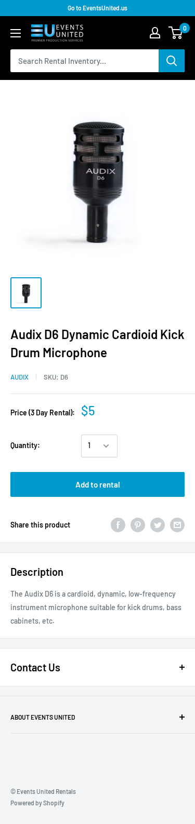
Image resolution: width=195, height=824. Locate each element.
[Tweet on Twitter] (157, 525)
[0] (176, 32)
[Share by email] (177, 525)
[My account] (155, 32)
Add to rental (97, 484)
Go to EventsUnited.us (97, 7)
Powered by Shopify (37, 802)
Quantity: (25, 445)
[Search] (172, 60)
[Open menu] (15, 33)
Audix (19, 377)
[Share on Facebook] (118, 525)
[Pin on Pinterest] (138, 525)
